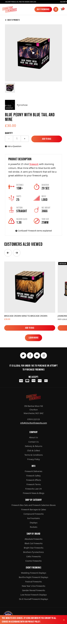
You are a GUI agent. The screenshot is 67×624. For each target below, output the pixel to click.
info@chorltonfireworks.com (33, 422)
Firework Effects (33, 480)
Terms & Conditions (33, 454)
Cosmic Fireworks (33, 560)
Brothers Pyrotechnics (33, 552)
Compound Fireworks (34, 513)
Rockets (33, 527)
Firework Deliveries (33, 471)
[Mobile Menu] (55, 9)
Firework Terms (33, 484)
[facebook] (30, 355)
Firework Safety (33, 475)
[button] (8, 253)
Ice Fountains (33, 518)
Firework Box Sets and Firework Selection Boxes (34, 505)
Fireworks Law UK (33, 488)
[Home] (9, 9)
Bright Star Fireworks (33, 547)
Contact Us (33, 441)
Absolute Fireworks (33, 539)
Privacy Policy (34, 621)
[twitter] (23, 355)
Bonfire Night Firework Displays (33, 577)
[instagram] (44, 355)
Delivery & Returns (33, 446)
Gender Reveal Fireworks (33, 590)
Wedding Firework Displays (33, 572)
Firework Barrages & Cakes (33, 509)
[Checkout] (62, 9)
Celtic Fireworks (33, 556)
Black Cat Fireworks (34, 543)
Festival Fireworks (33, 581)
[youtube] (37, 355)
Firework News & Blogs (33, 493)
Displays (33, 522)
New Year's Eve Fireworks (33, 586)
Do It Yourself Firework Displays (33, 599)
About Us (33, 437)
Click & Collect (33, 450)
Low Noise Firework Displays (33, 594)
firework (33, 164)
